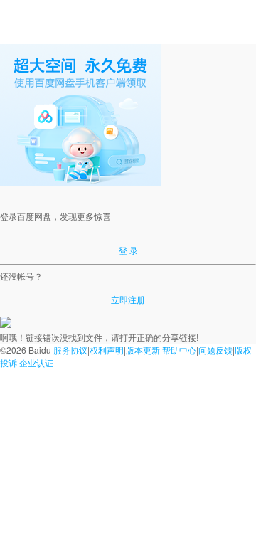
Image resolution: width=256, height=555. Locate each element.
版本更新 (143, 350)
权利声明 (107, 350)
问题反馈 (215, 350)
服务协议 (70, 350)
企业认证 (36, 362)
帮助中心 (179, 350)
